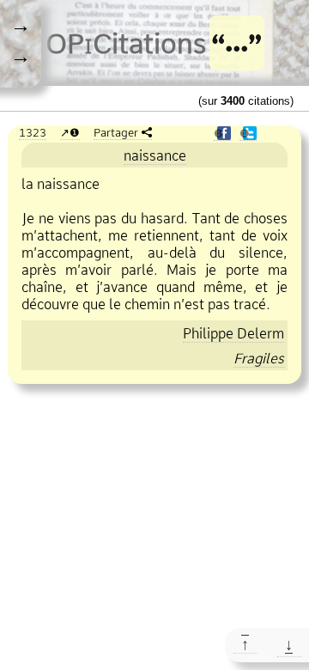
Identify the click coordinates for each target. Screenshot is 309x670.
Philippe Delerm (233, 333)
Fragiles (258, 358)
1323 (32, 132)
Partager (116, 132)
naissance (155, 155)
